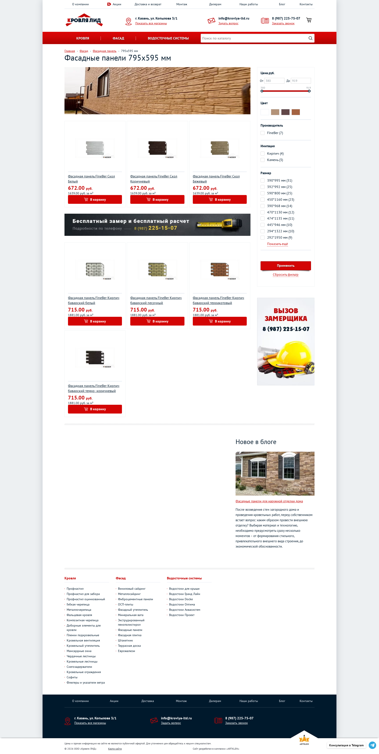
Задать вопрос (228, 23)
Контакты (306, 4)
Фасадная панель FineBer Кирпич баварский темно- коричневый (93, 388)
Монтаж (181, 4)
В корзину (98, 199)
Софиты (72, 677)
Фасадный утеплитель (133, 610)
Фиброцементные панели (135, 599)
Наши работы (249, 4)
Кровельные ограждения (84, 672)
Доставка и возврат (148, 4)
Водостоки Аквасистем (184, 610)
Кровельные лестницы (82, 661)
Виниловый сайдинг (131, 589)
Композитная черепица (82, 620)
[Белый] (265, 112)
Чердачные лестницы (81, 656)
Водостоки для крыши (184, 589)
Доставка (147, 701)
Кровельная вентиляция (83, 640)
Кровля (82, 38)
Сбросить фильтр (286, 274)
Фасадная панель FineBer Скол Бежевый (216, 178)
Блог (282, 4)
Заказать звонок (283, 23)
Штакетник (125, 640)
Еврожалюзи (126, 651)
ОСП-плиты (125, 604)
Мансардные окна (79, 651)
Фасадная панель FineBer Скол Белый (91, 178)
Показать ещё (277, 244)
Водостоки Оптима (182, 604)
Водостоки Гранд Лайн (184, 594)
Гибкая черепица (78, 604)
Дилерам (215, 4)
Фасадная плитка (129, 635)
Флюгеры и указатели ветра (86, 682)
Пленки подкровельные (83, 635)
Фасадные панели (130, 630)
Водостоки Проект (182, 615)
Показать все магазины (151, 23)
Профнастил (75, 589)
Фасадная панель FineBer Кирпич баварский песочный (156, 300)
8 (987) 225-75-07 (286, 18)
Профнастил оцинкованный (86, 599)
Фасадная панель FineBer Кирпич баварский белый (93, 300)
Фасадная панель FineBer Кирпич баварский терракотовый (218, 300)
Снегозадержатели (79, 667)
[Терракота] (295, 112)
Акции (117, 4)
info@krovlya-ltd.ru (233, 18)
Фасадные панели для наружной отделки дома (269, 501)
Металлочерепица (79, 610)
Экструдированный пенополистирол (131, 622)
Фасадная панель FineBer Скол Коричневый (153, 178)
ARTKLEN (233, 748)
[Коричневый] (285, 112)
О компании (80, 4)
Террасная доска (129, 646)
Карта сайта (115, 748)
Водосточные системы (168, 38)
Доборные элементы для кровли (84, 627)
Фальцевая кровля (79, 615)
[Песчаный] (275, 112)
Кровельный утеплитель (83, 646)
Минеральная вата (130, 615)
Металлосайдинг (129, 594)
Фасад (118, 38)
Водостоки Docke (181, 599)
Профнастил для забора (83, 594)
